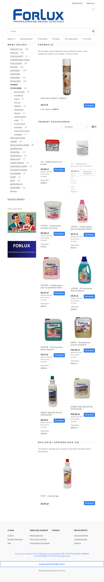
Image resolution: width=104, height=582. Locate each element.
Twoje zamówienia (81, 535)
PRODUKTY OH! (16, 49)
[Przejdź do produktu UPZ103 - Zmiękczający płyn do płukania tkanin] (82, 210)
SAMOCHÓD (15, 159)
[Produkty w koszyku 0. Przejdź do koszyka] (94, 9)
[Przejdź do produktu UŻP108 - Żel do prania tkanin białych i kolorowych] (82, 269)
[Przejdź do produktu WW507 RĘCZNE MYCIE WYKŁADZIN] (82, 389)
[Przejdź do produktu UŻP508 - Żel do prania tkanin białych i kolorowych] (52, 329)
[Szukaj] (93, 31)
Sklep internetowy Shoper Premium (52, 571)
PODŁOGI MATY (16, 56)
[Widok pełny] (95, 126)
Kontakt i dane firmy (15, 539)
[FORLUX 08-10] (22, 249)
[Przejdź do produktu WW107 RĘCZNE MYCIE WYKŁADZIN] (52, 391)
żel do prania (19, 92)
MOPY (12, 180)
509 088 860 (42, 556)
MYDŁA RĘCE (15, 81)
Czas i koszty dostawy (38, 539)
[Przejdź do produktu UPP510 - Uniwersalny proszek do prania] (52, 210)
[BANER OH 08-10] (22, 222)
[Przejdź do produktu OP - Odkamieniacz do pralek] (52, 147)
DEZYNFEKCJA (16, 156)
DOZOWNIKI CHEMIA (18, 166)
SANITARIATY (15, 70)
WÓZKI (13, 177)
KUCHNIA (14, 67)
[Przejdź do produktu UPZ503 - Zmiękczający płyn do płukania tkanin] (52, 268)
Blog (9, 543)
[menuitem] (14, 39)
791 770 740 (52, 556)
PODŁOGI (14, 53)
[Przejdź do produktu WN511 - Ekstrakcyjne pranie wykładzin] (82, 327)
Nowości (13, 191)
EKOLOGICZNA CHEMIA (19, 145)
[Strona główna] (39, 15)
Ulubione (77, 543)
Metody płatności (36, 535)
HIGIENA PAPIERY (17, 163)
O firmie (11, 535)
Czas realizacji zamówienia (40, 543)
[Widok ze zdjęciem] (93, 126)
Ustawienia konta (80, 539)
